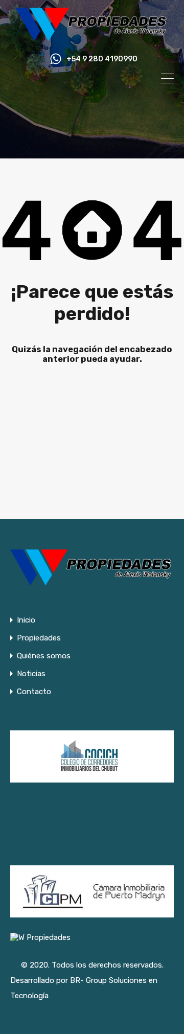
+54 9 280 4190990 (101, 59)
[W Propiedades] (92, 36)
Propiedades (39, 638)
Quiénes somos (44, 656)
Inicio (26, 620)
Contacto (34, 692)
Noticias (31, 674)
